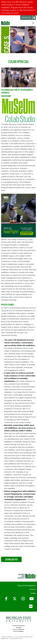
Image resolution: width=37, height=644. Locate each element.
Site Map (33, 593)
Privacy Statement (18, 629)
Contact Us (32, 589)
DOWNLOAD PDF (11, 559)
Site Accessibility (18, 631)
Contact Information (18, 625)
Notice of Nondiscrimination (26, 636)
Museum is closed (26, 17)
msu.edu (17, 636)
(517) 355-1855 (9, 636)
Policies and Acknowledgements (26, 585)
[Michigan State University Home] (26, 576)
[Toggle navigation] (33, 23)
